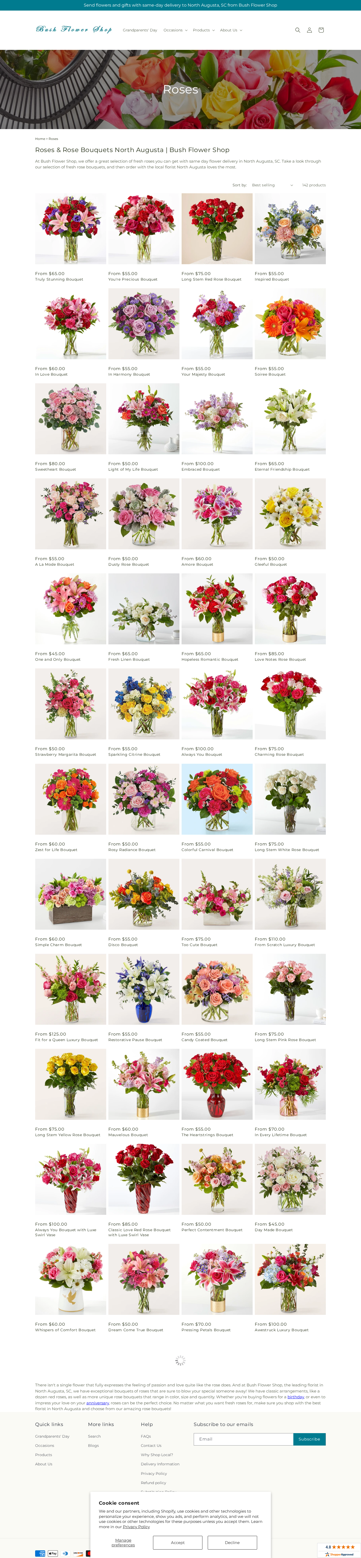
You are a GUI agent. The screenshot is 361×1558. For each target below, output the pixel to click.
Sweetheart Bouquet (55, 469)
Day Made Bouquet (274, 1229)
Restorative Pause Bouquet (135, 1039)
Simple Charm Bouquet (58, 944)
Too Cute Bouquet (200, 944)
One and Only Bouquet (58, 659)
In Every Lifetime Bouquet (281, 1134)
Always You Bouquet (202, 754)
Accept (178, 1542)
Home (40, 139)
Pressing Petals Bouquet (206, 1330)
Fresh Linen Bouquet (129, 659)
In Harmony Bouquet (129, 374)
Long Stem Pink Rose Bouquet (285, 1039)
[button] (175, 30)
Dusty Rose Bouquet (128, 564)
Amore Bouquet (198, 564)
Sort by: (240, 185)
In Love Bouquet (51, 374)
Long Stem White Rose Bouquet (287, 849)
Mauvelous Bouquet (128, 1134)
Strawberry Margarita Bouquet (65, 754)
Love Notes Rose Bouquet (280, 659)
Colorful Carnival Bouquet (208, 849)
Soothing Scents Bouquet (207, 1425)
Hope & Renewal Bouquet (133, 1425)
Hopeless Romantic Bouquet (210, 659)
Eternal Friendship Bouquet (282, 469)
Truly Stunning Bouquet (59, 279)
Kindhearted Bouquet (56, 1520)
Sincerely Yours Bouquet (279, 1520)
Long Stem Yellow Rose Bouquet (67, 1134)
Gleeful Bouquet (271, 564)
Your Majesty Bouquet (203, 374)
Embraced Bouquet (201, 469)
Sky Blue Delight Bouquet (61, 1425)
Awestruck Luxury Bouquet (282, 1330)
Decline (232, 1542)
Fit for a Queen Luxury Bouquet (66, 1039)
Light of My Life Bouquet (133, 469)
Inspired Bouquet (272, 279)
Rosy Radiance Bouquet (132, 849)
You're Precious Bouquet (133, 279)
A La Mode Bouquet (54, 564)
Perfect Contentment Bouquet (212, 1229)
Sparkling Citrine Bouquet (134, 754)
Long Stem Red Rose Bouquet (212, 279)
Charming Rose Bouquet (279, 754)
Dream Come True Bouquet (136, 1330)
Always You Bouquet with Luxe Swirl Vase (65, 1232)
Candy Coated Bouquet (205, 1039)
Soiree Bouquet (270, 374)
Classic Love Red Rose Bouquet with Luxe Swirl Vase (139, 1232)
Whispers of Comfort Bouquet (65, 1330)
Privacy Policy (136, 1526)
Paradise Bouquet (272, 1425)
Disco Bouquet (123, 944)
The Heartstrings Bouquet (207, 1134)
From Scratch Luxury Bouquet (285, 944)
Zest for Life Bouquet (56, 849)
